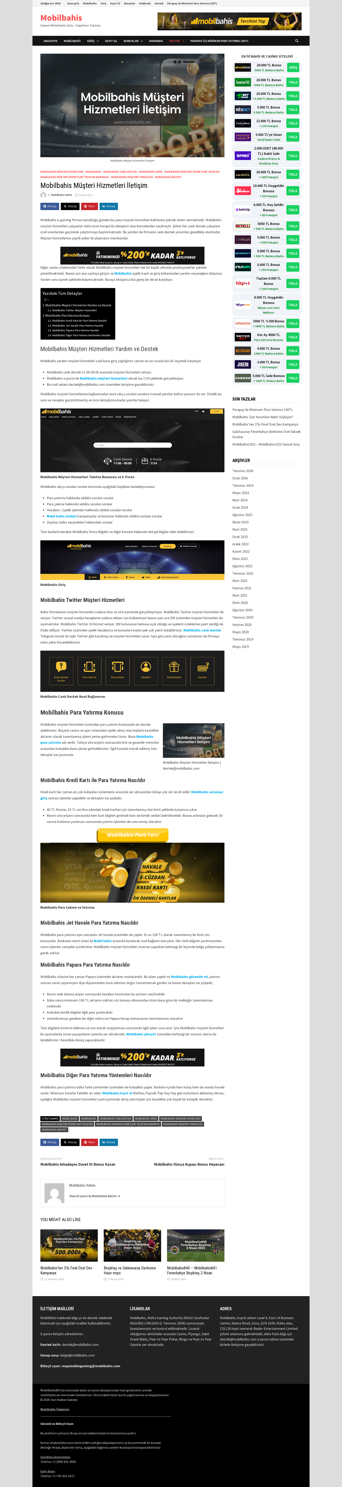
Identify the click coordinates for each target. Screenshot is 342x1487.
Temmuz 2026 (242, 470)
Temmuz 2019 (242, 639)
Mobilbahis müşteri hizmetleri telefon (191, 171)
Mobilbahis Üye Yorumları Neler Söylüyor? (262, 417)
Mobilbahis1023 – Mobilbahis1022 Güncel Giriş (266, 444)
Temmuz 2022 (242, 573)
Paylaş (52, 206)
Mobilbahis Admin (61, 195)
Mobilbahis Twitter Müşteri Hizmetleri (74, 310)
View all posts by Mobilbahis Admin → (94, 1196)
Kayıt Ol (115, 3)
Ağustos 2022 (242, 566)
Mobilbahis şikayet (168, 177)
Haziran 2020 (242, 624)
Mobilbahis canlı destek (202, 630)
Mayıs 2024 (240, 492)
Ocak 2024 (240, 507)
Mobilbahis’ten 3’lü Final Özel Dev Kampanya (265, 424)
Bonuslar (129, 3)
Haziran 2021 (242, 588)
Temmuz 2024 (242, 485)
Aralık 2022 (240, 544)
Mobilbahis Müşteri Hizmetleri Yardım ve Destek (78, 305)
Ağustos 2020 (242, 610)
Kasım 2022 (241, 551)
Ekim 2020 (240, 602)
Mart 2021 (239, 595)
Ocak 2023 (240, 536)
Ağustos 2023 (242, 514)
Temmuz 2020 (242, 617)
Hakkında (145, 3)
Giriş (103, 3)
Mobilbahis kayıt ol (117, 1093)
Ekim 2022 (240, 558)
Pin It (91, 206)
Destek (159, 3)
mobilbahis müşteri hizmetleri (61, 171)
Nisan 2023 (240, 522)
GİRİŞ (293, 67)
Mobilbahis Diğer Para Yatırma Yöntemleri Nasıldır (81, 335)
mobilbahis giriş (150, 171)
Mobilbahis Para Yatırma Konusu (67, 315)
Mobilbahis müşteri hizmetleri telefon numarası (74, 177)
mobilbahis (93, 171)
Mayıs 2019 (240, 646)
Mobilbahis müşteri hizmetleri (103, 378)
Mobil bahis (103, 941)
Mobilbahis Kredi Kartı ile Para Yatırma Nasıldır (79, 320)
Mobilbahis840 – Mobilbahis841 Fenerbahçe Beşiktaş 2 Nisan (192, 1270)
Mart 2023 (239, 529)
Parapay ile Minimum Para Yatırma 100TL (192, 3)
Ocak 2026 (240, 478)
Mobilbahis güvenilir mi (189, 976)
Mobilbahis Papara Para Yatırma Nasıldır (75, 330)
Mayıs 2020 (240, 632)
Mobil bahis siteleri (62, 516)
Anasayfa (73, 3)
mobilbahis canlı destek (120, 171)
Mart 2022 (239, 580)
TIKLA (292, 82)
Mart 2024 (239, 500)
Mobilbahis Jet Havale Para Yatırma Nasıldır (78, 325)
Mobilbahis (90, 3)
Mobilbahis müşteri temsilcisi (132, 177)
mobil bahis (69, 1118)
